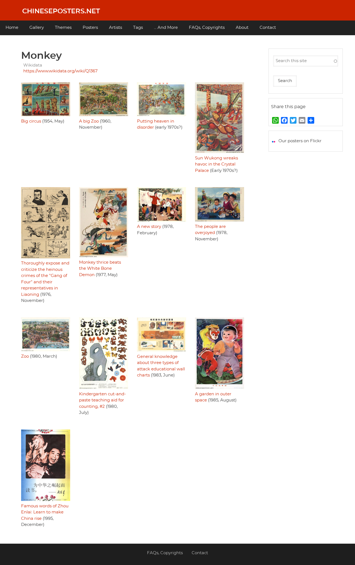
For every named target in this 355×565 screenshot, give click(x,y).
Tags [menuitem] (138, 28)
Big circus (31, 121)
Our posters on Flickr (299, 141)
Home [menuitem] (12, 28)
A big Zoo (89, 121)
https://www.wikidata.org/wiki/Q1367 (60, 71)
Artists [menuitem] (115, 28)
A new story (149, 227)
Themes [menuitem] (63, 28)
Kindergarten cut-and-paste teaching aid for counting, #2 (102, 400)
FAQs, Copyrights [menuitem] (207, 28)
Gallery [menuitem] (36, 28)
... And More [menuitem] (166, 28)
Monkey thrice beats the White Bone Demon (100, 268)
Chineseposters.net (61, 11)
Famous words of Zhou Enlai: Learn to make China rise (45, 512)
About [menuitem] (242, 28)
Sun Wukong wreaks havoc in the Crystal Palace (216, 164)
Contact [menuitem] (268, 28)
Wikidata (32, 65)
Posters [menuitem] (90, 28)
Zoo (25, 356)
